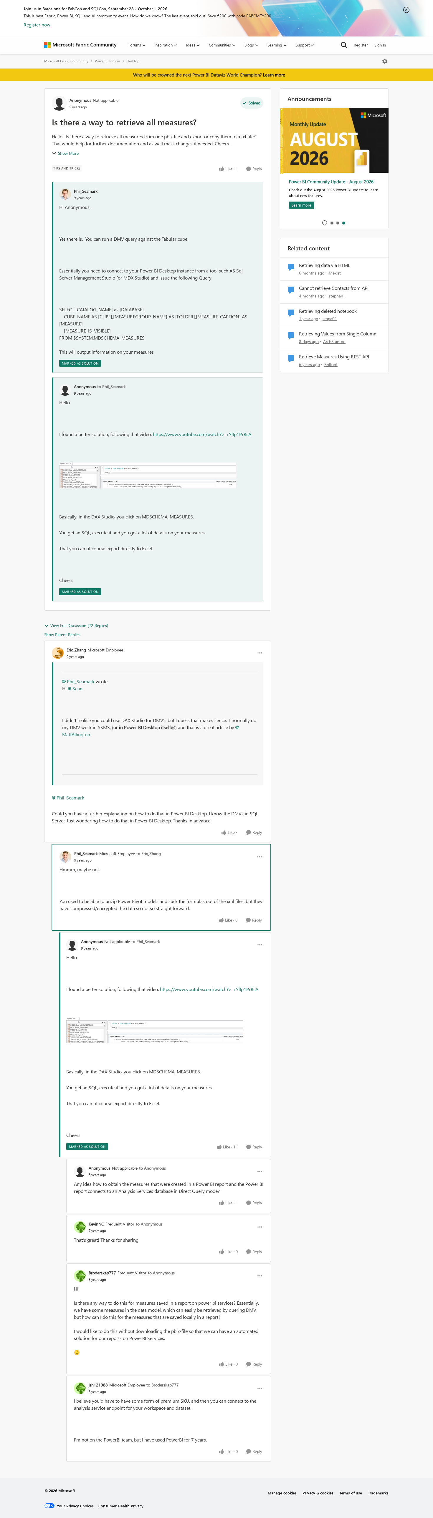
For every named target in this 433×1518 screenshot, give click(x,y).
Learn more (274, 75)
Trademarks (378, 1492)
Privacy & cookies (318, 1492)
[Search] (344, 45)
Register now (37, 24)
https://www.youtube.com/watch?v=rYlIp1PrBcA (202, 434)
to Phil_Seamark (111, 386)
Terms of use (350, 1492)
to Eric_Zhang (148, 853)
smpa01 (330, 318)
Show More (68, 153)
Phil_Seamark (85, 191)
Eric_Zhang (76, 650)
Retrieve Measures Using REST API (334, 357)
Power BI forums (107, 61)
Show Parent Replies (62, 634)
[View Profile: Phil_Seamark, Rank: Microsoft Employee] (65, 857)
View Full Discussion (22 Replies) (79, 625)
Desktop (133, 61)
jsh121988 (98, 1385)
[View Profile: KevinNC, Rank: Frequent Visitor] (80, 1227)
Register (361, 44)
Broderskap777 (102, 1273)
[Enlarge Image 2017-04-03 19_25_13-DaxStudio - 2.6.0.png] (147, 475)
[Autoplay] (324, 223)
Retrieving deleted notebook (328, 311)
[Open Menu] (385, 61)
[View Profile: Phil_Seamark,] (65, 194)
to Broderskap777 (162, 1385)
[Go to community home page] (80, 45)
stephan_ (337, 296)
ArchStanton (334, 341)
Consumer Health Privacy (120, 1505)
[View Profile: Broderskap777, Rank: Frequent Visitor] (80, 1276)
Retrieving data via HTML (324, 265)
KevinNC (96, 1224)
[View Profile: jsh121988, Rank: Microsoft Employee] (80, 1388)
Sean (77, 688)
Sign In (380, 44)
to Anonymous (152, 1168)
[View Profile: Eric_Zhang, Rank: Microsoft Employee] (58, 653)
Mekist (335, 273)
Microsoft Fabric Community (66, 61)
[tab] (332, 223)
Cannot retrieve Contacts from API (333, 288)
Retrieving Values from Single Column (337, 334)
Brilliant (331, 364)
